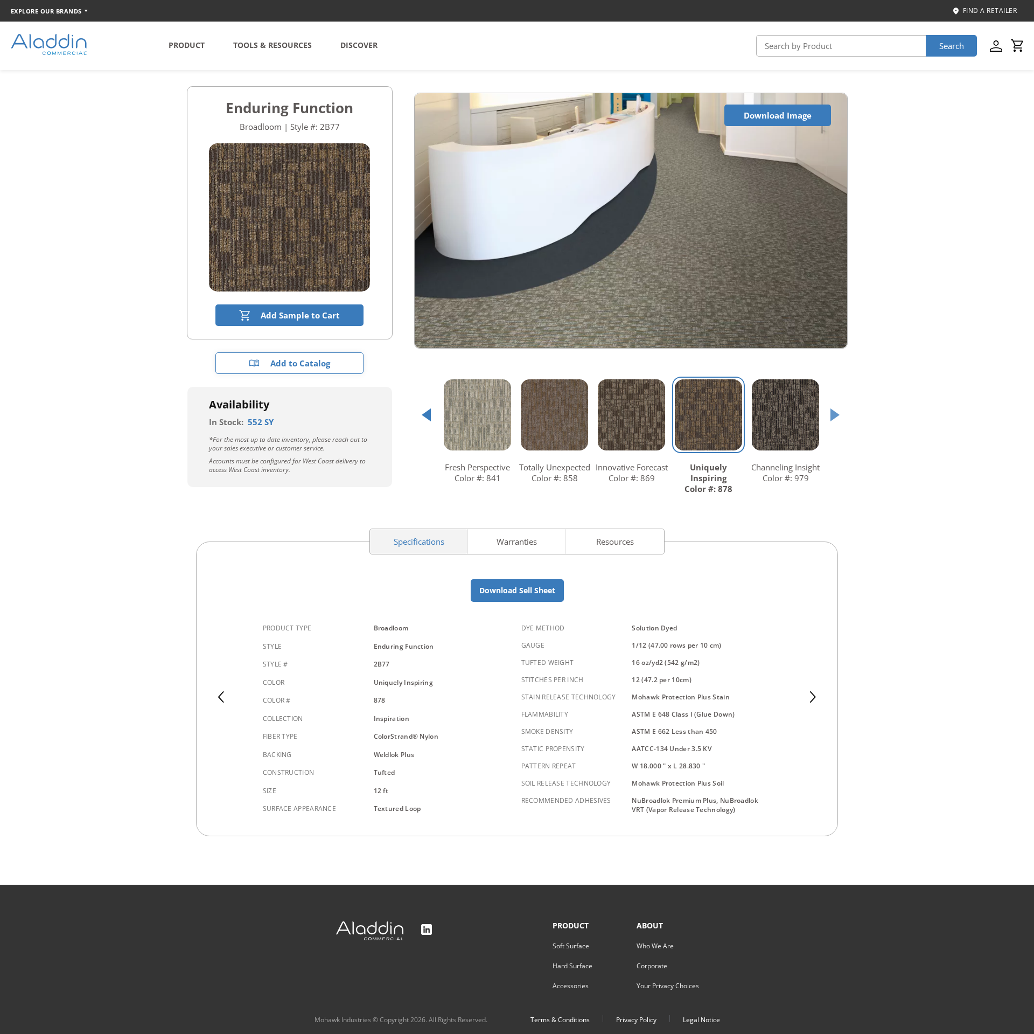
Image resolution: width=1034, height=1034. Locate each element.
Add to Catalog (300, 363)
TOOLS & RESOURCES (272, 45)
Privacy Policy (636, 1019)
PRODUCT (187, 45)
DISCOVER (359, 45)
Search (951, 45)
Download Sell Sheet (517, 590)
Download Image (778, 115)
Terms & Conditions (560, 1019)
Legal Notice (701, 1019)
